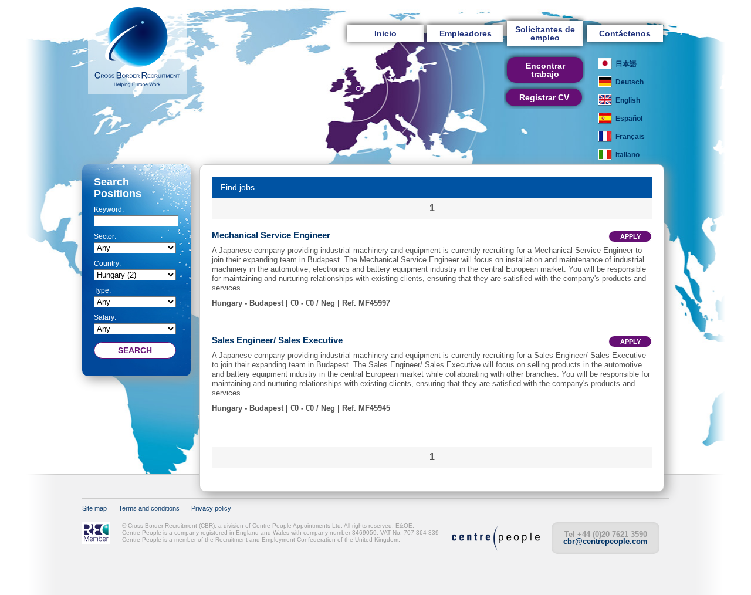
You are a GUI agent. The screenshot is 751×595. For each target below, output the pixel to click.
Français (630, 137)
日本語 (626, 64)
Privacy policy (211, 508)
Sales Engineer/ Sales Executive (277, 340)
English (627, 100)
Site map (94, 508)
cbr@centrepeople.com (605, 541)
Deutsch (629, 82)
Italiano (627, 155)
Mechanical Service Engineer (271, 235)
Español (628, 118)
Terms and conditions (149, 508)
